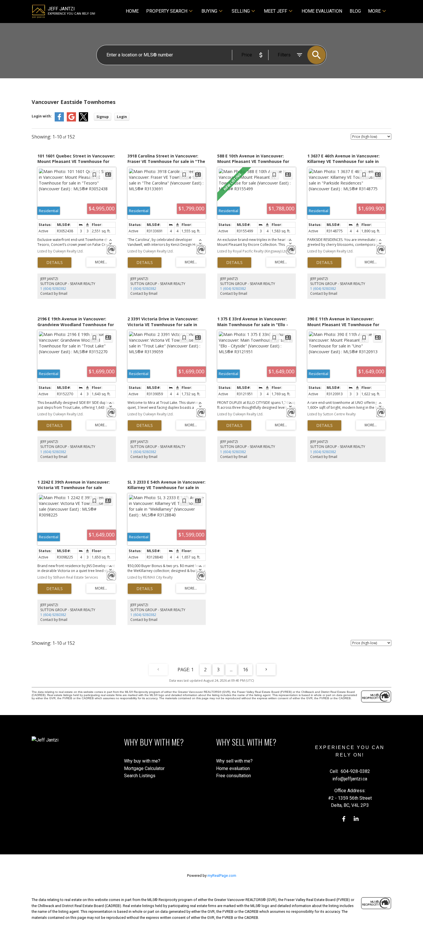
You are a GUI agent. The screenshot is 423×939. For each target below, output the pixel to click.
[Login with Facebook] (59, 120)
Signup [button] (102, 116)
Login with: (42, 116)
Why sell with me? (234, 761)
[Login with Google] (71, 120)
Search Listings (139, 775)
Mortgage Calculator (144, 768)
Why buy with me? (142, 761)
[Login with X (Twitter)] (83, 120)
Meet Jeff (275, 11)
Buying (209, 11)
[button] (343, 819)
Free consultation (233, 775)
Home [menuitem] (132, 11)
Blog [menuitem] (355, 11)
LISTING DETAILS (54, 262)
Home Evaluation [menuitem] (322, 11)
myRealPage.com (221, 875)
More (374, 11)
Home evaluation (233, 768)
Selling (241, 11)
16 (245, 669)
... (231, 669)
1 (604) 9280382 (53, 288)
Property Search (166, 11)
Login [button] (122, 116)
